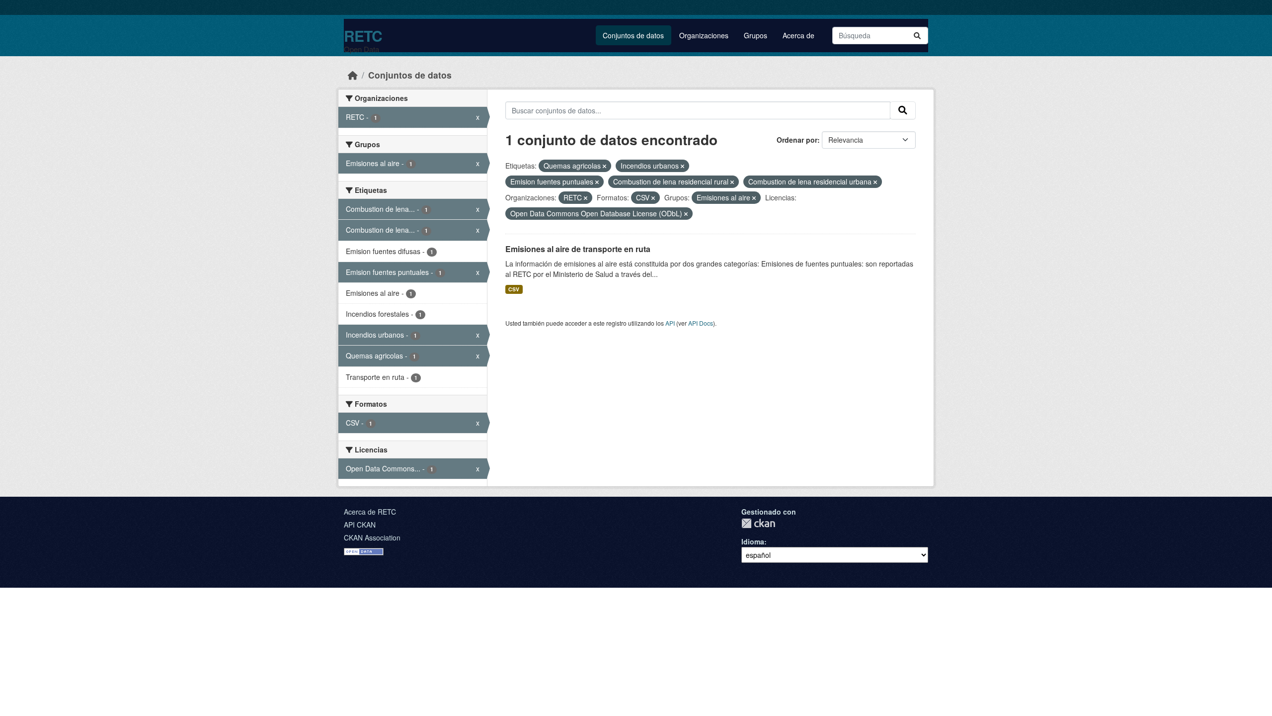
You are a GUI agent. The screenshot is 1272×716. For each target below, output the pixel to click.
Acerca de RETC (370, 512)
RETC (363, 35)
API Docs (700, 323)
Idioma (752, 541)
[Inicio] (353, 75)
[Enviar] (917, 35)
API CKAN (360, 525)
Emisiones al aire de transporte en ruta (577, 249)
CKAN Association (372, 537)
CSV (513, 289)
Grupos (755, 35)
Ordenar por (797, 140)
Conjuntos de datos (633, 35)
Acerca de (798, 35)
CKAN (758, 523)
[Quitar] (604, 166)
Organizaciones (703, 35)
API (670, 323)
